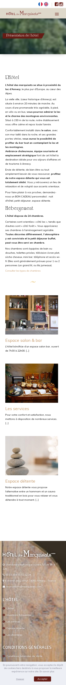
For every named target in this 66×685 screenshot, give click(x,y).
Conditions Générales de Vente (24, 656)
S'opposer (20, 679)
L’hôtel (10, 608)
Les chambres (15, 634)
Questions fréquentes (19, 615)
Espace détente (20, 481)
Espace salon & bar (23, 340)
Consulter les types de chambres (23, 270)
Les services (17, 408)
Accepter (42, 679)
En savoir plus (47, 671)
